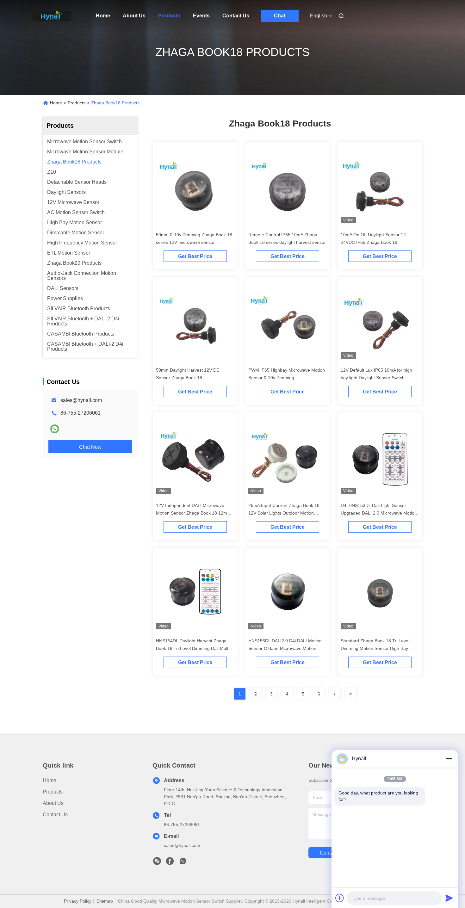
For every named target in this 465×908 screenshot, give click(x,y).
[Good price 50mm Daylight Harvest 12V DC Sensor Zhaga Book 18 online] (195, 322)
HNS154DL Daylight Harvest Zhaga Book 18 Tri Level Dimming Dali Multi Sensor (192, 648)
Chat (279, 15)
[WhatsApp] (55, 429)
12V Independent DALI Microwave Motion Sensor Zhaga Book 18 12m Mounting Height (191, 513)
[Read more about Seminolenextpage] (334, 694)
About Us (134, 15)
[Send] (449, 898)
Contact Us (235, 15)
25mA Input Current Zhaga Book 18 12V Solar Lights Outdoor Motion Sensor (283, 513)
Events (201, 15)
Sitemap (104, 901)
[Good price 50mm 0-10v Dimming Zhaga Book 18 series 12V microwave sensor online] (195, 186)
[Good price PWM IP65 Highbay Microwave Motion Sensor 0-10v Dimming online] (287, 322)
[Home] (52, 15)
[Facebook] (169, 862)
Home (103, 15)
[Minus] (449, 759)
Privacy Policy (77, 901)
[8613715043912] (182, 862)
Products (169, 15)
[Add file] (339, 898)
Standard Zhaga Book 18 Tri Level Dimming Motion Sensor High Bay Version (375, 648)
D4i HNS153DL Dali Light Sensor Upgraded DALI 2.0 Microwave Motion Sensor (379, 513)
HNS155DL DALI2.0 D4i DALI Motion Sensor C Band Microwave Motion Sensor (285, 648)
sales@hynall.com (81, 400)
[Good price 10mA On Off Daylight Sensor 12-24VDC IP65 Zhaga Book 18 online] (380, 186)
